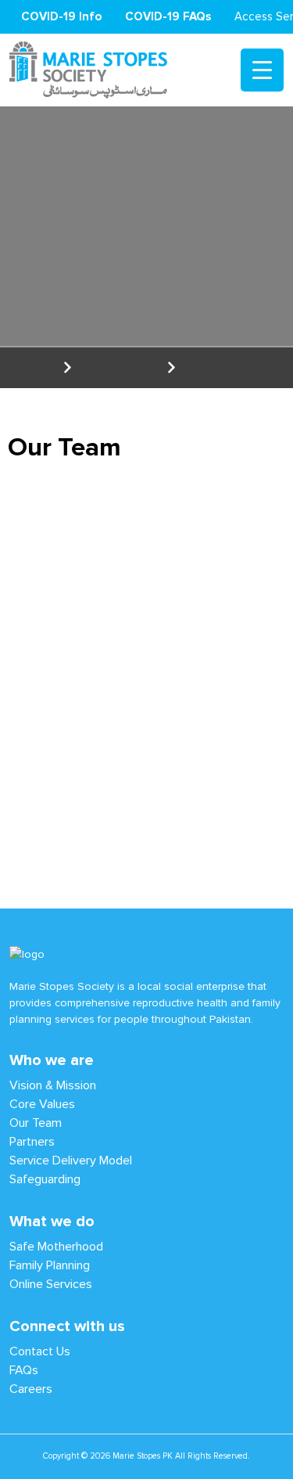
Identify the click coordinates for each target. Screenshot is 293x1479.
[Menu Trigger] (262, 70)
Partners (32, 1141)
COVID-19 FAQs (168, 16)
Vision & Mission (52, 1085)
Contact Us (39, 1351)
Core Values (42, 1103)
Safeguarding (44, 1178)
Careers (30, 1388)
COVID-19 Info (61, 16)
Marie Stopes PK (143, 1456)
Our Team (35, 1122)
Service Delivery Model (70, 1160)
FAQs (23, 1369)
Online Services (50, 1283)
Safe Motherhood (56, 1246)
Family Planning (49, 1265)
